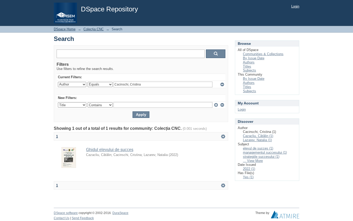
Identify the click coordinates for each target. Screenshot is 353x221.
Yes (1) (248, 177)
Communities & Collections (263, 54)
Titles (247, 66)
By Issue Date (253, 58)
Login (295, 6)
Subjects (249, 70)
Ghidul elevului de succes (109, 149)
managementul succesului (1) (265, 152)
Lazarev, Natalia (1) (257, 140)
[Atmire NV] (285, 216)
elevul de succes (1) (258, 148)
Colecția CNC (93, 29)
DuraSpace (120, 213)
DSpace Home (64, 29)
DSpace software (66, 213)
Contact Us (61, 218)
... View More (253, 161)
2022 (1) (249, 169)
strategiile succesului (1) (261, 157)
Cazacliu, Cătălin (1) (258, 136)
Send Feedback (83, 218)
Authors (249, 62)
